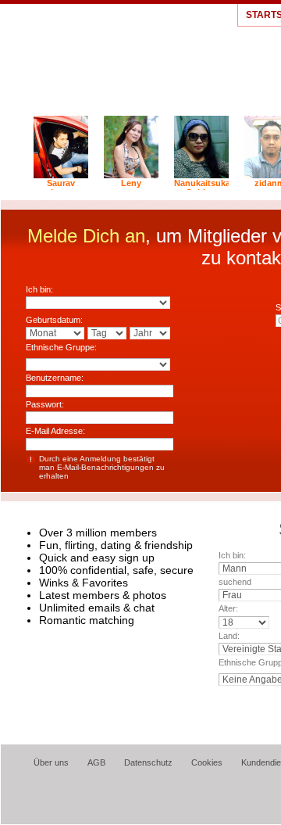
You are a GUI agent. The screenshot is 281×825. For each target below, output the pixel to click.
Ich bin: (39, 289)
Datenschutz (148, 762)
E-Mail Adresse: (55, 431)
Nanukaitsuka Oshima (201, 187)
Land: (229, 635)
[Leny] (131, 175)
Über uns (51, 762)
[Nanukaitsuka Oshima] (201, 175)
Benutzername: (55, 377)
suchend (235, 581)
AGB (96, 762)
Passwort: (45, 404)
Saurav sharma (61, 187)
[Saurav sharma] (61, 175)
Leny (131, 183)
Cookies (206, 762)
